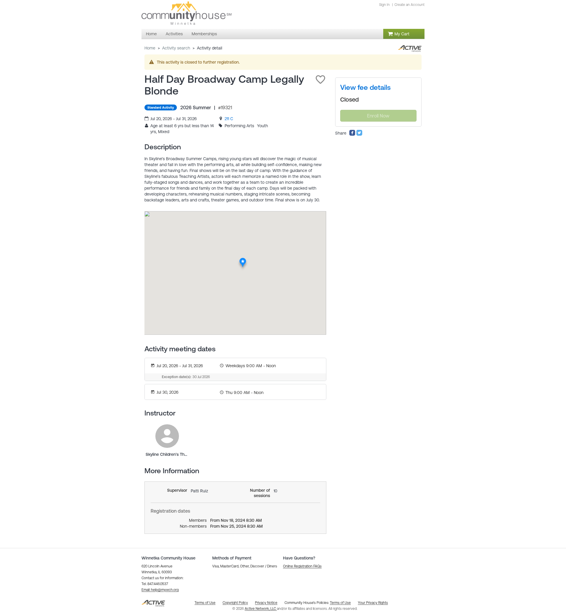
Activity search (176, 48)
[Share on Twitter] (359, 134)
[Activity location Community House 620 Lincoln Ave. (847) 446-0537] (242, 259)
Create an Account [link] (409, 5)
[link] (229, 118)
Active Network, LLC (261, 609)
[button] (320, 79)
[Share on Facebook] (352, 134)
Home (149, 48)
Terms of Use (340, 603)
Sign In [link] (384, 5)
